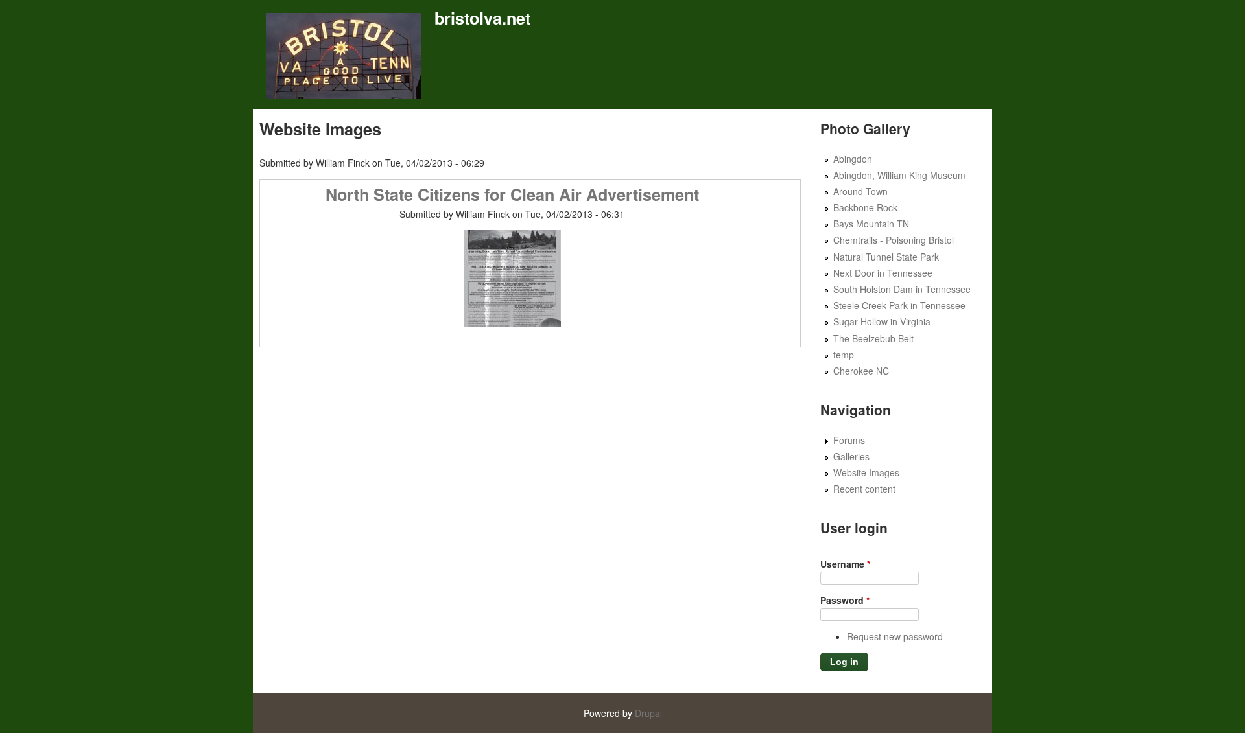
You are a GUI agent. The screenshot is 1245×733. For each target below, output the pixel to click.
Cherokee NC (861, 370)
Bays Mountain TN (871, 223)
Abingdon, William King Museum (899, 175)
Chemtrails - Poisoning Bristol (893, 239)
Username (845, 563)
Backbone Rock (865, 207)
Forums (849, 440)
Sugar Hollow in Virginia (882, 321)
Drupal (648, 712)
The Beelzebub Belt (873, 338)
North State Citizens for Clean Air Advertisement (512, 194)
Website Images (866, 472)
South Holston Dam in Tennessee (902, 289)
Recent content (864, 488)
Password (845, 600)
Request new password (895, 636)
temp (843, 354)
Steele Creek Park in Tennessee (899, 305)
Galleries (851, 456)
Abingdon (852, 158)
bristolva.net (482, 18)
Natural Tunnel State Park (886, 256)
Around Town (860, 191)
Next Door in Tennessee (882, 272)
